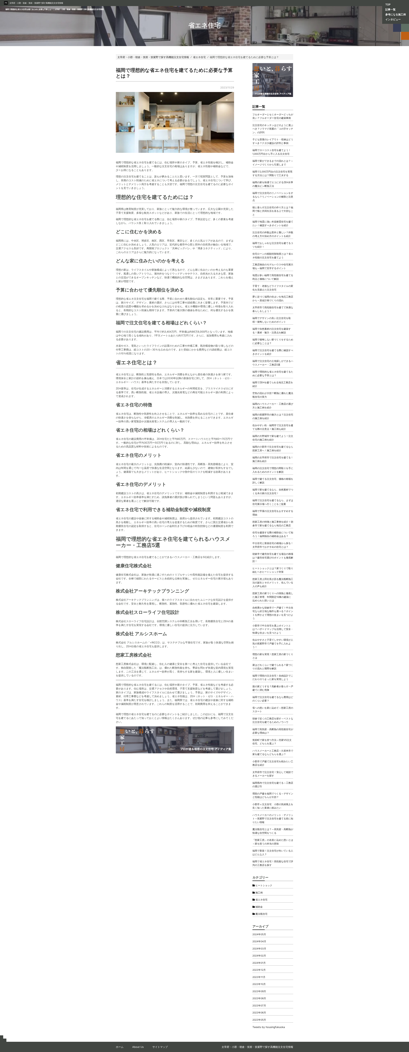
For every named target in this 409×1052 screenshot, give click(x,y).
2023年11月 (258, 977)
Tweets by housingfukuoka (268, 1027)
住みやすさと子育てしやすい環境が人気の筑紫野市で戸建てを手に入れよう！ (272, 643)
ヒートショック (263, 885)
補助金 (259, 906)
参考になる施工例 (395, 14)
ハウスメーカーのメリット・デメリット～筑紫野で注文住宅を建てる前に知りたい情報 (272, 818)
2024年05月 (259, 934)
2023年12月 (259, 969)
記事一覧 (390, 9)
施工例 (259, 892)
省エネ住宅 (261, 899)
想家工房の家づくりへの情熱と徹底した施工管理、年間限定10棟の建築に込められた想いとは (272, 597)
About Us (138, 1046)
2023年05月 (259, 1019)
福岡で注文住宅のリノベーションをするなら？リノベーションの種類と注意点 (272, 196)
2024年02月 (259, 955)
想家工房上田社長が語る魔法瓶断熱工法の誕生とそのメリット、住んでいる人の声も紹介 (272, 583)
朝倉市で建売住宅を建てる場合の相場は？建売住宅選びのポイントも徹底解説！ (272, 557)
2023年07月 (259, 1005)
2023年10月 (259, 984)
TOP (387, 4)
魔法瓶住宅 (261, 913)
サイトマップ (160, 1046)
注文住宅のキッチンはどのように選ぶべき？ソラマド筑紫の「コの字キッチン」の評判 (272, 129)
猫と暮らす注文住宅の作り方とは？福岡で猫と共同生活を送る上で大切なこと (272, 211)
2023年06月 (259, 1012)
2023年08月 (259, 998)
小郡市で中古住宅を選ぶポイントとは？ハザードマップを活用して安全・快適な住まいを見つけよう (272, 629)
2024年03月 (259, 948)
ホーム (119, 1046)
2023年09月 (259, 991)
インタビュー (393, 19)
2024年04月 (259, 941)
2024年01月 (259, 962)
